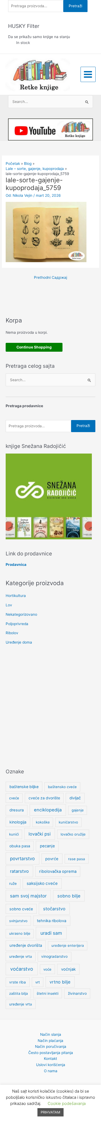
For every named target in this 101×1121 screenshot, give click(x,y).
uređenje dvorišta (25, 945)
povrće (51, 858)
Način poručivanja (50, 1046)
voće (47, 969)
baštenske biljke (24, 786)
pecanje (47, 846)
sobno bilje (68, 896)
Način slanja (50, 1034)
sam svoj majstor (28, 896)
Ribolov (12, 633)
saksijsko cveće (42, 883)
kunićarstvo (68, 822)
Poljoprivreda (17, 624)
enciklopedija (48, 809)
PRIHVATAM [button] (50, 1112)
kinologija (17, 822)
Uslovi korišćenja (50, 1065)
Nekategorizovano (21, 614)
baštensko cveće (62, 787)
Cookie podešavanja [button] (67, 1103)
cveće (14, 798)
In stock (23, 42)
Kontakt (50, 1058)
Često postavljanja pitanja (50, 1053)
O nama (50, 1071)
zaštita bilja (18, 993)
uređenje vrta (20, 956)
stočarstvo (54, 908)
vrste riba (17, 982)
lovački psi (40, 834)
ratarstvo (19, 871)
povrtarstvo (22, 858)
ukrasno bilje (19, 933)
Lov (9, 605)
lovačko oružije (73, 834)
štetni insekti (47, 993)
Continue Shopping (34, 347)
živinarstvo (77, 993)
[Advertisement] (50, 707)
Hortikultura (16, 595)
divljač (75, 798)
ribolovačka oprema (57, 871)
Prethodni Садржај (50, 277)
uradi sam (51, 933)
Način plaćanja (50, 1040)
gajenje (78, 810)
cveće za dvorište (44, 798)
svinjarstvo (18, 921)
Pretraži (75, 6)
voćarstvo (21, 969)
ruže (13, 883)
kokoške (43, 822)
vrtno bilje (60, 982)
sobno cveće (21, 909)
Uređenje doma (19, 642)
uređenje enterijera (67, 945)
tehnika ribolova (51, 920)
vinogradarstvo (54, 956)
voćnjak (68, 969)
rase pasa (76, 859)
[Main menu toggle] (88, 74)
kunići (14, 834)
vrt (37, 982)
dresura (16, 810)
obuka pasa (19, 846)
